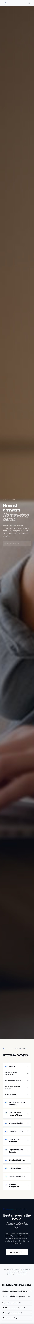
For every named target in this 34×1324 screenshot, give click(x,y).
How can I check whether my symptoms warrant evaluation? (16, 1297)
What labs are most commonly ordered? (13, 1308)
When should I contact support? (11, 1318)
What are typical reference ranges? (12, 1313)
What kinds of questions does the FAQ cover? (15, 1291)
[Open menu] (29, 3)
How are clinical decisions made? (11, 1303)
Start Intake (16, 1252)
